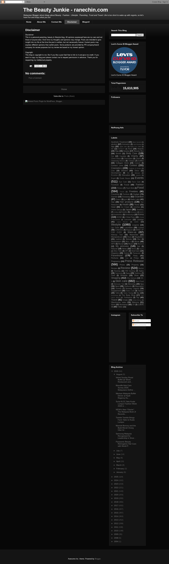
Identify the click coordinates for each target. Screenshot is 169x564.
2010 (116, 531)
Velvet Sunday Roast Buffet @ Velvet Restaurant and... (124, 379)
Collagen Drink (122, 163)
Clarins (138, 158)
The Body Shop (128, 295)
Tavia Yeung (128, 293)
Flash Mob (130, 188)
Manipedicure (117, 237)
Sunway (119, 288)
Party (135, 256)
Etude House (125, 178)
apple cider (123, 146)
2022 (116, 487)
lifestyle (116, 224)
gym (125, 199)
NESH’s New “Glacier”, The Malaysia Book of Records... (126, 411)
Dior (128, 173)
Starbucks (128, 286)
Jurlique (116, 212)
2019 (116, 498)
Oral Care (135, 251)
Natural (114, 249)
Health (125, 204)
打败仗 (120, 307)
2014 (116, 516)
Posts (136, 321)
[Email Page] (31, 66)
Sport (117, 286)
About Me (41, 22)
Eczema (114, 175)
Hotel (113, 207)
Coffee (141, 161)
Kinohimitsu (117, 215)
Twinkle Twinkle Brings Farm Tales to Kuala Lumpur (125, 420)
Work (113, 305)
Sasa (128, 273)
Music (130, 244)
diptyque (137, 173)
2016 (116, 509)
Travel (114, 300)
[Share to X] (40, 66)
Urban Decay (137, 300)
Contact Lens (117, 165)
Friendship (115, 194)
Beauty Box (139, 151)
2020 (116, 495)
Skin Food (140, 281)
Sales (141, 271)
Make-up (132, 232)
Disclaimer (72, 22)
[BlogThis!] (38, 66)
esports (138, 175)
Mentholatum (116, 242)
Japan (128, 209)
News (124, 249)
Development (116, 173)
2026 (116, 371)
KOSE (119, 217)
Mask (129, 237)
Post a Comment (35, 78)
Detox (137, 171)
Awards (140, 149)
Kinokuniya (129, 215)
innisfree (136, 207)
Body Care (131, 153)
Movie (136, 241)
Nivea (134, 249)
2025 (116, 477)
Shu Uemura (132, 278)
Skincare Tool (119, 284)
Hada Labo (135, 199)
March (119, 465)
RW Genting (130, 271)
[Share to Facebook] (43, 66)
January (120, 472)
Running (117, 271)
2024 (116, 480)
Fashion (140, 184)
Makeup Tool (117, 235)
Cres (113, 171)
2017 (116, 505)
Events (139, 178)
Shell (113, 275)
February (120, 469)
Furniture (126, 194)
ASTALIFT (121, 149)
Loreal (141, 227)
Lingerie (135, 225)
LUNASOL (119, 230)
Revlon (141, 268)
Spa (142, 284)
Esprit (113, 178)
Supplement (116, 291)
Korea (141, 214)
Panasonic (137, 253)
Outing (126, 253)
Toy (137, 297)
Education (126, 175)
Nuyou (141, 249)
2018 (116, 502)
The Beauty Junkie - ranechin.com (65, 10)
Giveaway (126, 197)
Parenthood (116, 255)
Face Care (136, 182)
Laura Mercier (122, 222)
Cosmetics (116, 168)
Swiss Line (130, 291)
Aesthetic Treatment (119, 142)
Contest (133, 165)
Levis (136, 222)
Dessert (124, 171)
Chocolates (128, 158)
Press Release (134, 261)
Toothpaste (128, 297)
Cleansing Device (118, 161)
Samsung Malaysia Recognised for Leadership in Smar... (126, 436)
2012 (116, 523)
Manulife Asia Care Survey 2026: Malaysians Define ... (125, 387)
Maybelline (139, 237)
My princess (122, 246)
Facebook (115, 185)
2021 (116, 491)
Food (140, 187)
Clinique (131, 161)
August (119, 374)
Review (125, 268)
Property (135, 265)
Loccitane (129, 227)
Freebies (133, 191)
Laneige (140, 219)
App (112, 146)
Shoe (136, 275)
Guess (118, 199)
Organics (115, 253)
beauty (126, 151)
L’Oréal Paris (130, 217)
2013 (116, 520)
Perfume (114, 258)
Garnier (114, 197)
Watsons (135, 302)
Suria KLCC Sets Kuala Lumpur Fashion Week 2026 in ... (126, 403)
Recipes (114, 268)
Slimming (131, 284)
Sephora (138, 273)
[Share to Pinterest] (45, 66)
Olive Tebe (118, 251)
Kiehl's (142, 212)
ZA (133, 305)
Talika (117, 293)
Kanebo (124, 212)
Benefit (118, 153)
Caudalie (123, 156)
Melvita (129, 239)
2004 (116, 541)
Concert (137, 163)
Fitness (120, 188)
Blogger (97, 559)
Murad (121, 244)
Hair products (126, 202)
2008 (116, 538)
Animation (126, 144)
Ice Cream (125, 207)
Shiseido (123, 275)
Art (112, 149)
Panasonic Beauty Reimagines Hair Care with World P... (126, 444)
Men (139, 239)
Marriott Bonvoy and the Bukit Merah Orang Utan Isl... (126, 428)
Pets (126, 258)
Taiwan (141, 291)
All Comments (140, 325)
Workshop (123, 304)
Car (112, 156)
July (118, 451)
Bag (117, 151)
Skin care (121, 281)
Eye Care (123, 182)
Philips (136, 258)
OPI (126, 251)
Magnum (129, 230)
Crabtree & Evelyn (135, 168)
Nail (138, 246)
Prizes (122, 265)
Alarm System (136, 142)
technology (114, 295)
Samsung (119, 273)
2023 (116, 484)
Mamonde (134, 235)
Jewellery (140, 210)
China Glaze (116, 158)
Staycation (139, 286)
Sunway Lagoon (132, 288)
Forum (122, 191)
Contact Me (56, 22)
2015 (116, 513)
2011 (116, 527)
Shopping (115, 278)
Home (28, 22)
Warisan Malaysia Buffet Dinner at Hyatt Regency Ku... (126, 395)
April (118, 461)
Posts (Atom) (69, 96)
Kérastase (133, 212)
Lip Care (115, 227)
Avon (130, 149)
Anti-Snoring (137, 144)
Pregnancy (115, 261)
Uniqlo (125, 300)
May (118, 458)
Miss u (128, 242)
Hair (113, 202)
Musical (141, 244)
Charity (134, 156)
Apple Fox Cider (135, 146)
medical (119, 239)
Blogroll (86, 22)
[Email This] (35, 66)
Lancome (127, 220)
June (118, 454)
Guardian (139, 196)
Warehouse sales (118, 302)
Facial (126, 185)
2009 (116, 534)
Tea (137, 293)
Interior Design (116, 210)
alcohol (114, 144)
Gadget (136, 194)
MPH (113, 244)
